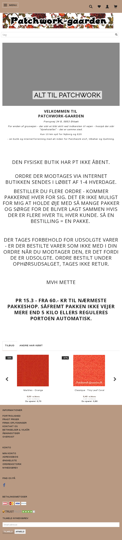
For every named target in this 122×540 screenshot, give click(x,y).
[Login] (107, 6)
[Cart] (115, 6)
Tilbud (9, 345)
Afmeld (20, 531)
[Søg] (116, 34)
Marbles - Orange (33, 390)
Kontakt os (10, 426)
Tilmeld (8, 531)
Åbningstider (11, 433)
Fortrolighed (12, 416)
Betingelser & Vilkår (16, 429)
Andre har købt (31, 345)
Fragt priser (11, 419)
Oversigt (8, 436)
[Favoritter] (99, 6)
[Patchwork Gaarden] (58, 20)
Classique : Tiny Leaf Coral (89, 390)
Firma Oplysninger (15, 422)
